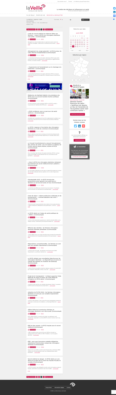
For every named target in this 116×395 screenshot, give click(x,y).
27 (77, 46)
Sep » (87, 50)
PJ (29, 79)
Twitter (75, 126)
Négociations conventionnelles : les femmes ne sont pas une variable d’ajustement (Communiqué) (44, 244)
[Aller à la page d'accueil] (36, 7)
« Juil (72, 50)
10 (70, 42)
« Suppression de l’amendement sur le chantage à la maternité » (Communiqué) (44, 67)
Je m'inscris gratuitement (79, 156)
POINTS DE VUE (40, 15)
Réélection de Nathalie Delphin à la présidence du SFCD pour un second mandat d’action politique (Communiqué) (44, 96)
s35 (87, 46)
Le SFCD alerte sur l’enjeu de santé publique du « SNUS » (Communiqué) (43, 214)
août (80, 50)
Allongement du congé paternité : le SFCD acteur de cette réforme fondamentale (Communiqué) (44, 51)
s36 (87, 48)
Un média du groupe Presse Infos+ (82, 1)
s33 (87, 42)
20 (77, 44)
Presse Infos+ (49, 387)
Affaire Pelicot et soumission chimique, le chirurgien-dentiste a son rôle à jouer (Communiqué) (44, 310)
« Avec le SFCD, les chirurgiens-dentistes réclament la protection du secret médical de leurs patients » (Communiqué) (44, 163)
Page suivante (49, 29)
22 (82, 44)
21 (79, 44)
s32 (87, 40)
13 (77, 42)
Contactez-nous (79, 140)
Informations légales (59, 387)
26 (75, 46)
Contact (70, 1)
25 (73, 46)
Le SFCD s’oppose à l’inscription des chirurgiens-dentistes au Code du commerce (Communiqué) (43, 128)
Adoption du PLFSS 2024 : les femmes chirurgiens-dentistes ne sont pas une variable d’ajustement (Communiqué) (44, 293)
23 (84, 44)
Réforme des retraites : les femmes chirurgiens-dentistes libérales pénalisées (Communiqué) (43, 228)
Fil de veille (30, 15)
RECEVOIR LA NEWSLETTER (55, 15)
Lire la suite (44, 60)
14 (79, 42)
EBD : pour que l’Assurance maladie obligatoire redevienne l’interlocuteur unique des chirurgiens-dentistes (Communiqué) (44, 343)
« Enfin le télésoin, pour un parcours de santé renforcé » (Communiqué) (42, 112)
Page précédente (31, 29)
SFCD (42, 39)
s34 (87, 44)
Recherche (86, 19)
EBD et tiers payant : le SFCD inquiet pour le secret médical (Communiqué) (44, 326)
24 (70, 46)
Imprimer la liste (70, 20)
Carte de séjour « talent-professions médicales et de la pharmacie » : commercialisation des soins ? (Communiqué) (44, 197)
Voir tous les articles (77, 114)
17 (70, 44)
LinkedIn (79, 126)
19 (75, 44)
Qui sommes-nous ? (62, 1)
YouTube (83, 126)
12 (75, 42)
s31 (87, 38)
